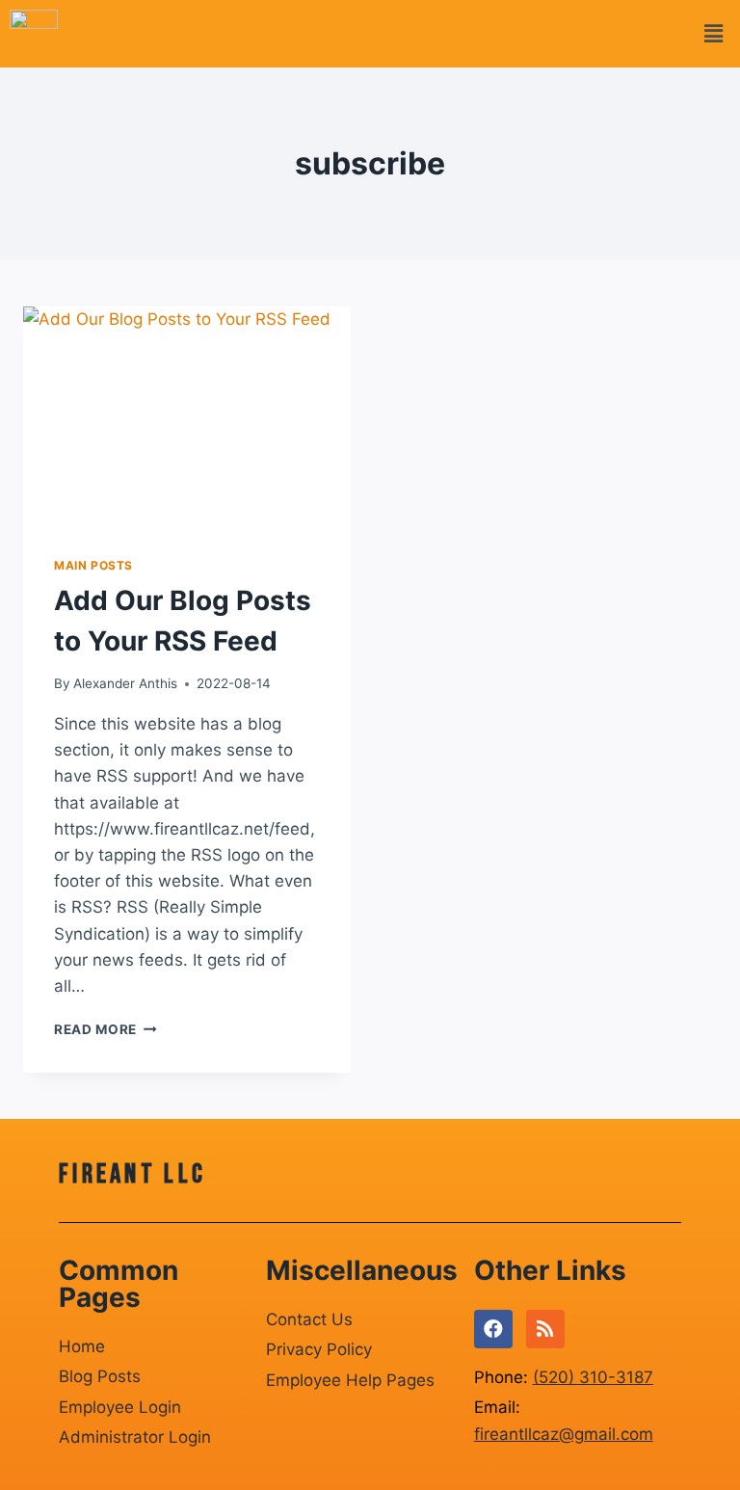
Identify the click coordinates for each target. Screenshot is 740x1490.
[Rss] (545, 1329)
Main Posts (93, 565)
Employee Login (120, 1407)
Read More (105, 1029)
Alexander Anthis (125, 683)
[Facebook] (493, 1329)
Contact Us (309, 1319)
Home (82, 1346)
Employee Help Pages (350, 1380)
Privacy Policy (319, 1349)
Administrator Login (135, 1437)
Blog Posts (100, 1376)
